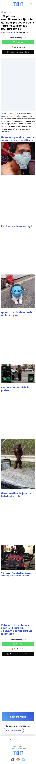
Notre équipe (18, 744)
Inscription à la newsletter (18, 740)
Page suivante (18, 716)
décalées (4, 116)
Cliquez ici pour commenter (13, 730)
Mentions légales (18, 746)
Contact (18, 742)
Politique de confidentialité (18, 748)
